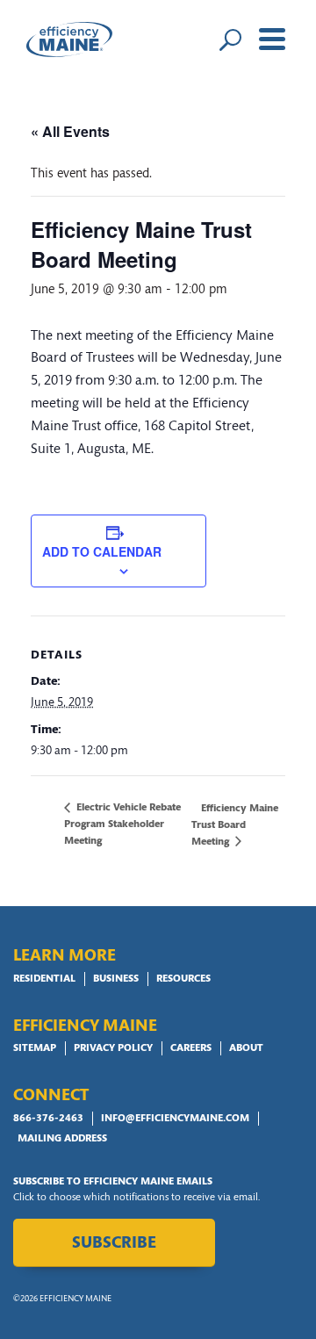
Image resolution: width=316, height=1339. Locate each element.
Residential (44, 979)
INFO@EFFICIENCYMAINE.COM (175, 1118)
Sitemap (34, 1048)
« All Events (70, 131)
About (246, 1048)
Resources (183, 979)
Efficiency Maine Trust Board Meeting (234, 824)
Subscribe (114, 1243)
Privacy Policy (113, 1048)
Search (230, 39)
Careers (191, 1048)
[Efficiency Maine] (69, 39)
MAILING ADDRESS (62, 1139)
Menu (272, 39)
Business (116, 979)
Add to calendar (102, 551)
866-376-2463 (48, 1118)
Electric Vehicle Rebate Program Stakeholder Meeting (122, 824)
